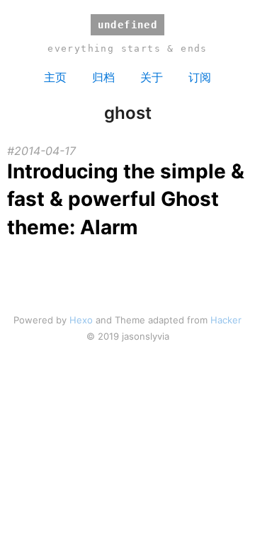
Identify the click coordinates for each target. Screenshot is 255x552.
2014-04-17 (45, 151)
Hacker (226, 320)
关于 (151, 77)
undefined (128, 24)
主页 (55, 77)
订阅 (199, 77)
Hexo (81, 320)
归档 (103, 77)
